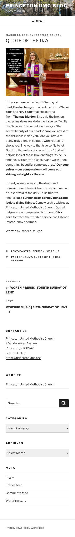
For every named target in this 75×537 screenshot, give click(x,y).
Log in (10, 477)
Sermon (39, 251)
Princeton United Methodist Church (30, 384)
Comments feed (17, 493)
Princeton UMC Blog (36, 5)
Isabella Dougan (48, 35)
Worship (53, 251)
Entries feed (14, 485)
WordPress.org (16, 500)
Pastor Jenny (21, 257)
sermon (17, 260)
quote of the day (47, 257)
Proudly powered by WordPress (25, 527)
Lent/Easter (21, 251)
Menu (39, 21)
